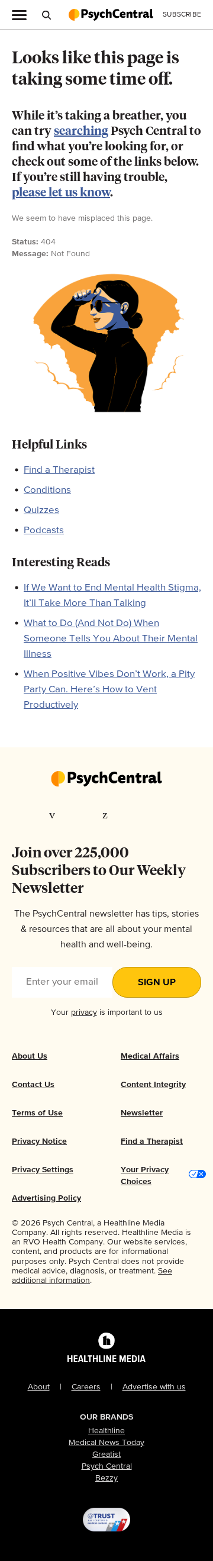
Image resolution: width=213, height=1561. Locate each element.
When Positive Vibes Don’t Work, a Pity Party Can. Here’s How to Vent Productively (109, 689)
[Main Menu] (19, 14)
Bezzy (106, 1478)
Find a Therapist (59, 470)
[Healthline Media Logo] (106, 1357)
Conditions (47, 490)
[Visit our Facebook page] (55, 814)
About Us (29, 1056)
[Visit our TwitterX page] (82, 814)
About (39, 1387)
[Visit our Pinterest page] (106, 814)
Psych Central (107, 1466)
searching (81, 131)
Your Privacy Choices (145, 1176)
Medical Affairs (150, 1056)
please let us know (61, 193)
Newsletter (142, 1113)
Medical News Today (106, 1443)
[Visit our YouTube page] (158, 814)
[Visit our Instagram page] (132, 814)
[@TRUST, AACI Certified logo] (106, 1519)
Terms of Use (37, 1113)
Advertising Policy (46, 1198)
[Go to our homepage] (106, 780)
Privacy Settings (42, 1170)
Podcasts (44, 530)
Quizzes (41, 510)
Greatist (106, 1454)
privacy (84, 1012)
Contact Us (33, 1085)
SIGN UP (157, 983)
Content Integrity (153, 1085)
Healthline (106, 1431)
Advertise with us (154, 1387)
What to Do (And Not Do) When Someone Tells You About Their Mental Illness (111, 638)
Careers (86, 1387)
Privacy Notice (39, 1141)
